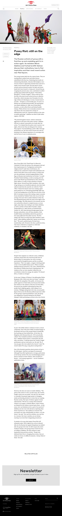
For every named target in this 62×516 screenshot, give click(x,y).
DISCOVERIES (29, 8)
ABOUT (27, 500)
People (16, 47)
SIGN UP (31, 480)
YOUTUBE (37, 500)
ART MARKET (38, 8)
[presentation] (13, 148)
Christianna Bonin (7, 47)
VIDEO (45, 8)
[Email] (3, 61)
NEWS (16, 8)
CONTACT (27, 502)
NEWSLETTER (55, 5)
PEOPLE (22, 8)
